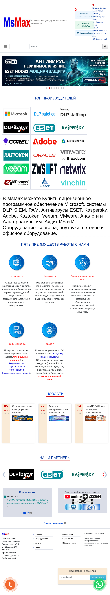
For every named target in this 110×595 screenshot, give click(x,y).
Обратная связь (69, 543)
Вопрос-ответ (68, 534)
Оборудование (41, 539)
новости (55, 394)
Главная (38, 534)
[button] (46, 88)
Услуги (38, 543)
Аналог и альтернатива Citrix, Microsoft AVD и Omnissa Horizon (59, 411)
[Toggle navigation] (6, 46)
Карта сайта (67, 539)
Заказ (37, 547)
